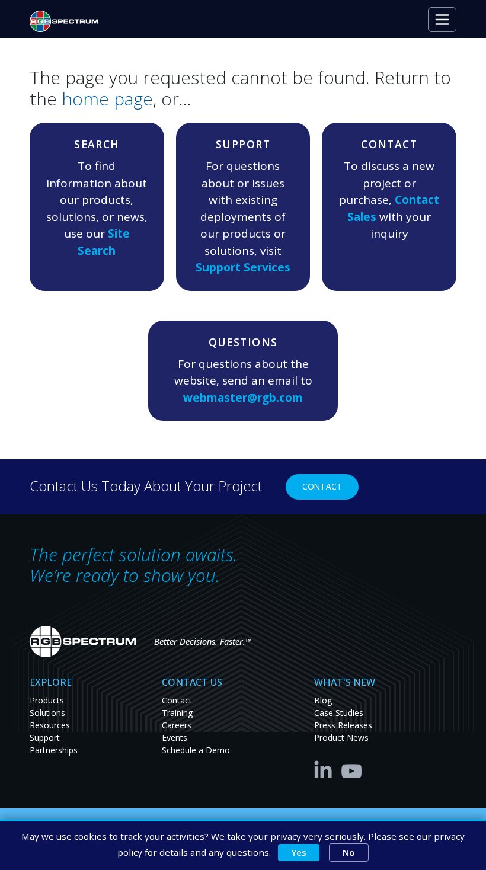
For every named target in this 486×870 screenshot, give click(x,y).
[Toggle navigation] (442, 19)
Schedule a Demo (196, 750)
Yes (298, 852)
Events (174, 737)
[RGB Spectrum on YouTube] (352, 769)
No (349, 852)
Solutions (47, 712)
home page (107, 99)
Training (177, 712)
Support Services (243, 267)
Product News (341, 737)
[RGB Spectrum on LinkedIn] (326, 769)
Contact (322, 486)
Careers (176, 725)
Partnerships (54, 750)
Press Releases (343, 725)
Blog (323, 700)
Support (45, 737)
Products (47, 700)
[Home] (69, 21)
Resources (50, 725)
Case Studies (338, 712)
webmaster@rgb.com (243, 397)
